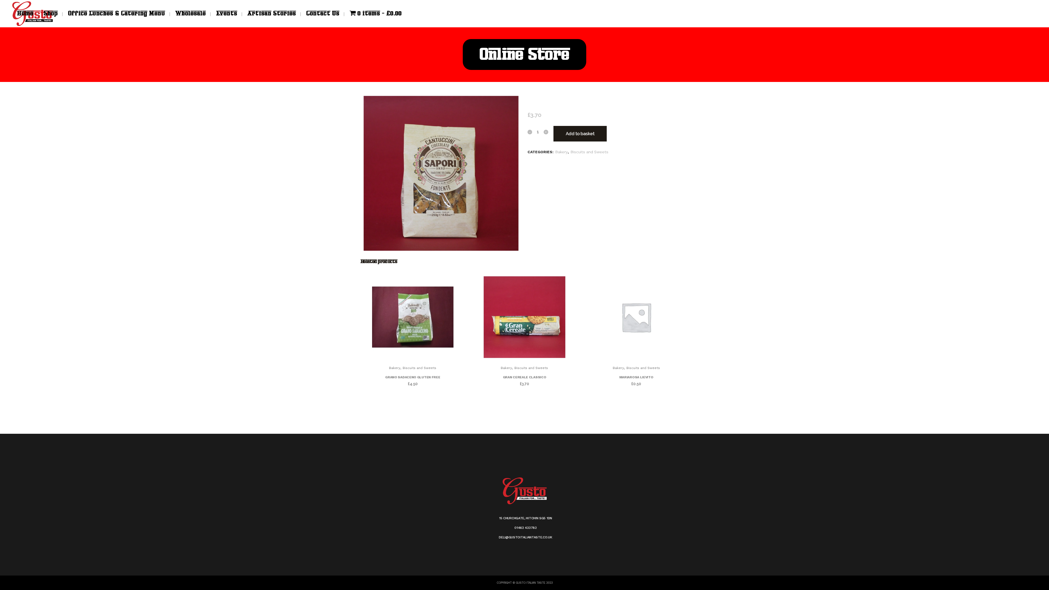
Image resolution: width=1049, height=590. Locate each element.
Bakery (561, 152)
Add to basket (580, 133)
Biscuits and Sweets (589, 152)
